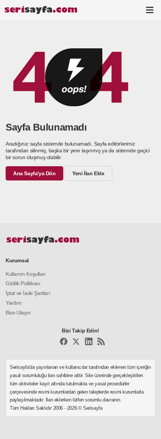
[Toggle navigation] (150, 9)
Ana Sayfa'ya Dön (34, 173)
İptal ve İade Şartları (28, 293)
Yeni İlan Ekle (88, 173)
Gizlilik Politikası (23, 283)
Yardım (14, 303)
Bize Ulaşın (18, 313)
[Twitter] (76, 343)
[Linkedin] (88, 343)
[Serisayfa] (41, 10)
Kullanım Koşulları (26, 274)
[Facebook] (63, 343)
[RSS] (101, 343)
